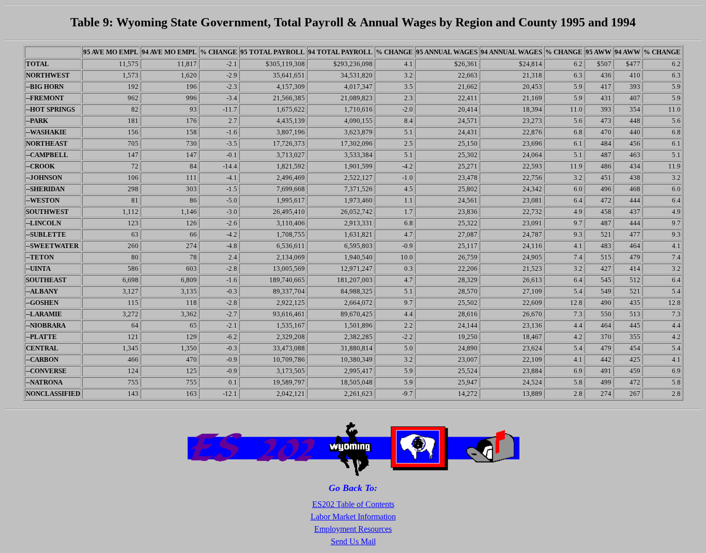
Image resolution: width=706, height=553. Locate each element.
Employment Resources (353, 529)
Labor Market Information (353, 516)
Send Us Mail (353, 541)
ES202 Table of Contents (353, 504)
